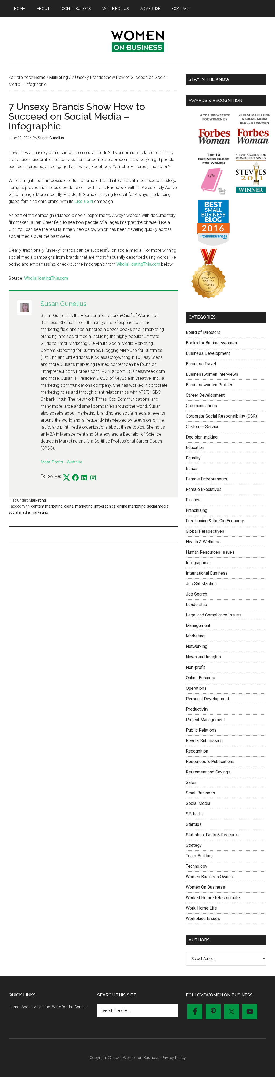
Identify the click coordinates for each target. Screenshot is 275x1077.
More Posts (52, 462)
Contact (81, 1007)
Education (195, 447)
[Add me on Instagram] (93, 478)
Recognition (197, 751)
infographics (104, 506)
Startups (194, 824)
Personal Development (207, 698)
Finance (193, 499)
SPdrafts (194, 813)
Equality (193, 458)
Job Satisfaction (201, 583)
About (26, 1007)
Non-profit (195, 667)
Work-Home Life (201, 908)
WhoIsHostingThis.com (138, 264)
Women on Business (137, 40)
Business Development (208, 353)
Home (14, 1007)
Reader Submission (204, 740)
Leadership (196, 604)
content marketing (47, 506)
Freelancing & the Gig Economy (215, 520)
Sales (191, 782)
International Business (207, 573)
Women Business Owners (210, 876)
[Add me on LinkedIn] (84, 478)
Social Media (198, 803)
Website (74, 462)
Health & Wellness (203, 541)
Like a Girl (83, 201)
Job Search (196, 594)
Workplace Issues (203, 918)
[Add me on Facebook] (75, 478)
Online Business (201, 677)
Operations (196, 688)
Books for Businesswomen (211, 342)
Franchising (196, 510)
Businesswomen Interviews (212, 374)
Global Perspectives (205, 531)
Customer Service (202, 426)
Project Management (205, 719)
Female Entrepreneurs (206, 478)
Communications (201, 405)
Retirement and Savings (208, 772)
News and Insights (203, 656)
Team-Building (199, 855)
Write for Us (62, 1007)
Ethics (191, 468)
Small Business (200, 792)
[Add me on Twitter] (66, 478)
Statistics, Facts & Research (212, 834)
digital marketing (78, 506)
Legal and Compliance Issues (213, 615)
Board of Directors (203, 332)
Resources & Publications (210, 761)
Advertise (42, 1007)
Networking (196, 646)
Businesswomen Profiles (209, 384)
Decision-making (202, 437)
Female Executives (204, 489)
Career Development (205, 395)
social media (157, 506)
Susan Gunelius (63, 304)
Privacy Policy (174, 1058)
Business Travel (201, 363)
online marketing (131, 506)
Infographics (197, 562)
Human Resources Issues (210, 552)
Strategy (194, 845)
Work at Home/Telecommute (213, 897)
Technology (196, 866)
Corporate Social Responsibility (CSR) (221, 416)
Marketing (37, 500)
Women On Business (205, 887)
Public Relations (201, 730)
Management (198, 625)
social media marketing (28, 512)
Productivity (197, 709)
